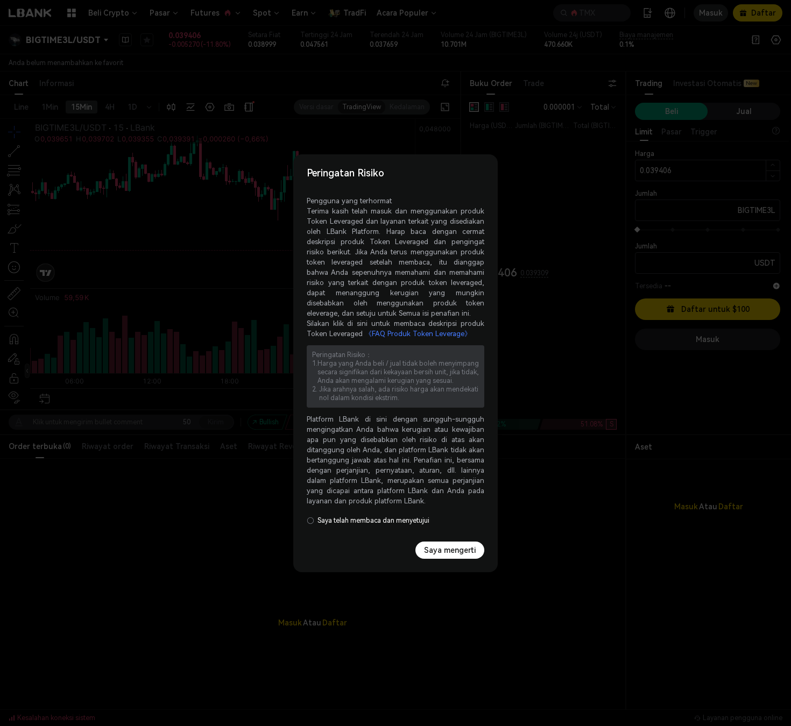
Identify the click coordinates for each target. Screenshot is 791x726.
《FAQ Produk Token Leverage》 (418, 334)
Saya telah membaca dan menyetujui (373, 520)
